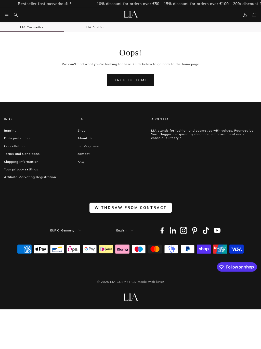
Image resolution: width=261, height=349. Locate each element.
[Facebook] (162, 230)
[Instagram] (183, 230)
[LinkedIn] (173, 230)
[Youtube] (217, 230)
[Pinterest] (194, 230)
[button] (6, 14)
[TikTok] (206, 230)
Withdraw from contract (131, 207)
